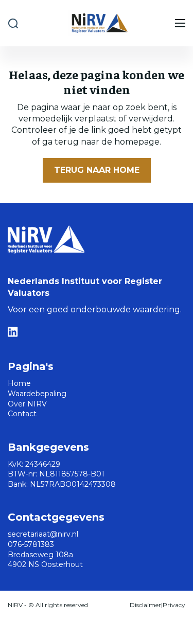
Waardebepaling (37, 393)
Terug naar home (96, 170)
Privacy (174, 605)
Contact (22, 413)
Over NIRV (27, 404)
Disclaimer (145, 605)
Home (19, 383)
